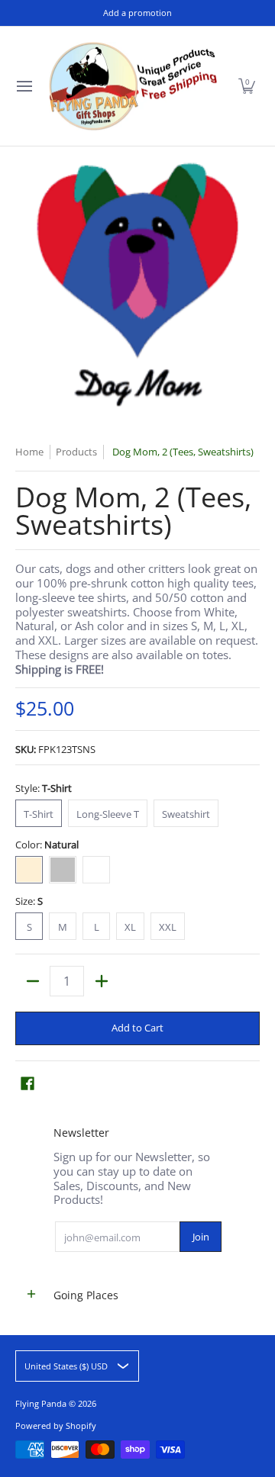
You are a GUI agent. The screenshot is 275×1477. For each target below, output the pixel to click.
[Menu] (23, 86)
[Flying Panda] (133, 86)
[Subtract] (32, 981)
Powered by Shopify (55, 1425)
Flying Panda (40, 1403)
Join (200, 1237)
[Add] (101, 981)
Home (29, 452)
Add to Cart (137, 1028)
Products (76, 452)
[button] (247, 86)
